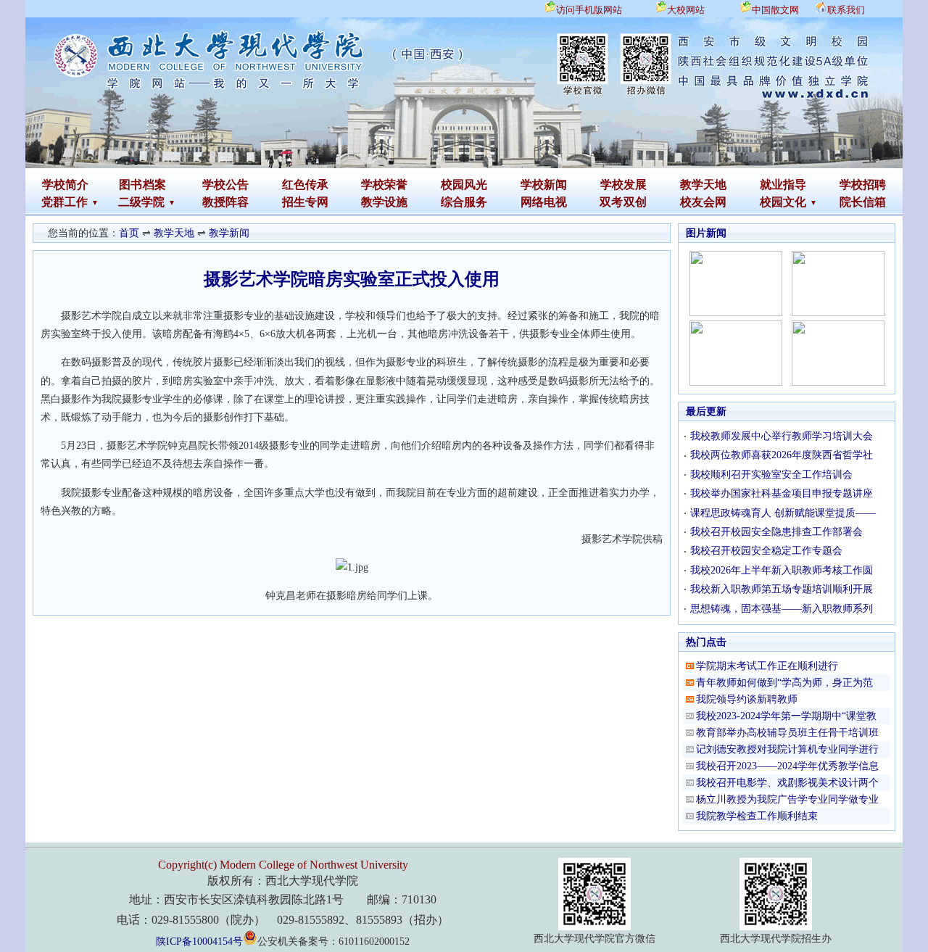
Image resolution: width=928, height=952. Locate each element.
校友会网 (703, 202)
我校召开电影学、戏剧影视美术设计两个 (787, 782)
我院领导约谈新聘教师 (747, 699)
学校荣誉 (384, 184)
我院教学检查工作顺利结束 (757, 816)
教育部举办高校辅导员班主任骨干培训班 (787, 732)
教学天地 (703, 184)
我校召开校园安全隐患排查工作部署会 (776, 531)
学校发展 (623, 184)
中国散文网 (775, 9)
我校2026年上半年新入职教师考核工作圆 (781, 570)
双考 (611, 202)
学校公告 (225, 184)
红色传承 (305, 184)
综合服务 (464, 202)
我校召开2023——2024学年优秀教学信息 (787, 766)
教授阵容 (225, 202)
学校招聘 (863, 184)
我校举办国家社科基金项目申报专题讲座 (781, 493)
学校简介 (65, 184)
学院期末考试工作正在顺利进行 (767, 666)
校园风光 (464, 184)
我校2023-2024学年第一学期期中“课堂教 (786, 716)
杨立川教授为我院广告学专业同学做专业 (787, 799)
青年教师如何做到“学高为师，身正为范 (784, 682)
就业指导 (783, 184)
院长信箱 (863, 202)
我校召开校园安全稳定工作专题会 (766, 550)
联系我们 (846, 9)
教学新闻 (229, 233)
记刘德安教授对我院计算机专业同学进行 (787, 749)
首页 (129, 233)
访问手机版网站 (589, 9)
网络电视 (544, 202)
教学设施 (384, 202)
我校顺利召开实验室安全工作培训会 (771, 474)
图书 (130, 184)
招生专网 (305, 202)
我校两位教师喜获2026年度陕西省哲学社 (781, 455)
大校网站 (686, 9)
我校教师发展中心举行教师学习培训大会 (781, 436)
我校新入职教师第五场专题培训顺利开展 (781, 589)
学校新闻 (544, 184)
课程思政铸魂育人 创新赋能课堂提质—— (783, 513)
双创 (635, 202)
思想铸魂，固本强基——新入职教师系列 (781, 608)
